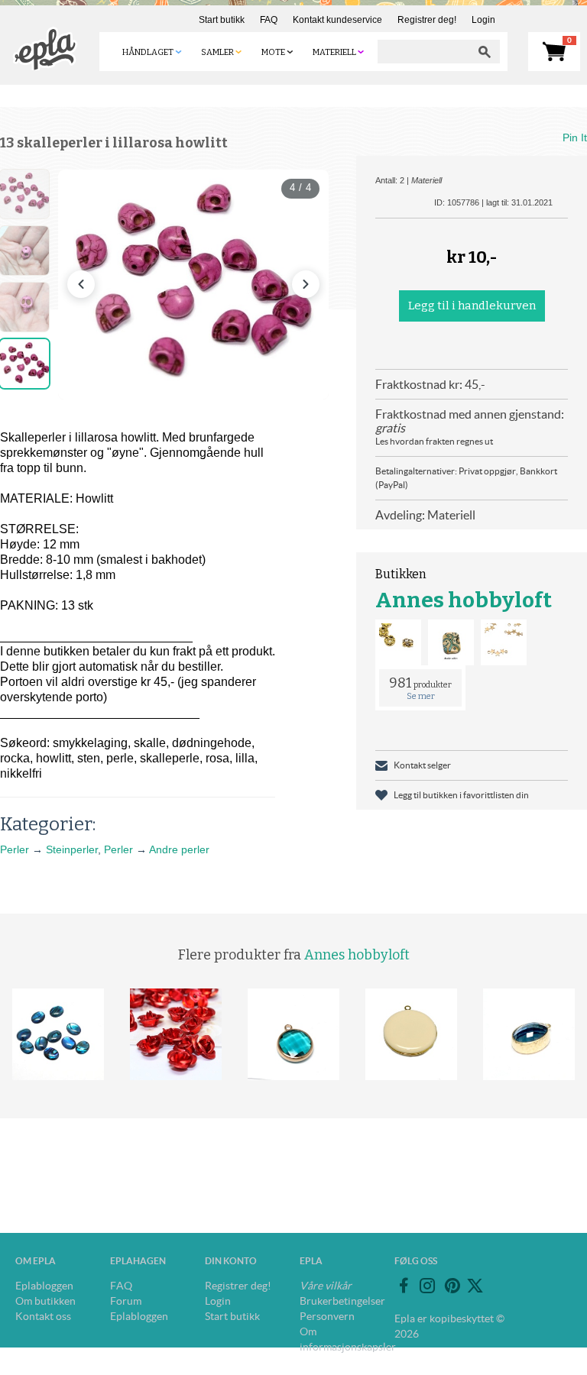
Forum (125, 1301)
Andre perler (179, 849)
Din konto (231, 1261)
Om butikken (45, 1301)
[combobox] (423, 51)
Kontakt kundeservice (337, 20)
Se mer (421, 696)
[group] (193, 285)
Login (483, 20)
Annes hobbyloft (463, 600)
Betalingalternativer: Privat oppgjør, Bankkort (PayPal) (466, 478)
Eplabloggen (44, 1286)
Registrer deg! (426, 20)
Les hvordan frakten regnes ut (434, 441)
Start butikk (222, 20)
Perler (14, 849)
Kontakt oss (43, 1316)
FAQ (268, 20)
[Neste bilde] (305, 284)
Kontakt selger (422, 765)
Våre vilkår (326, 1286)
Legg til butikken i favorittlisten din (461, 795)
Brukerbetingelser (342, 1301)
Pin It (575, 137)
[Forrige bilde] (81, 284)
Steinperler (72, 849)
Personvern (327, 1316)
